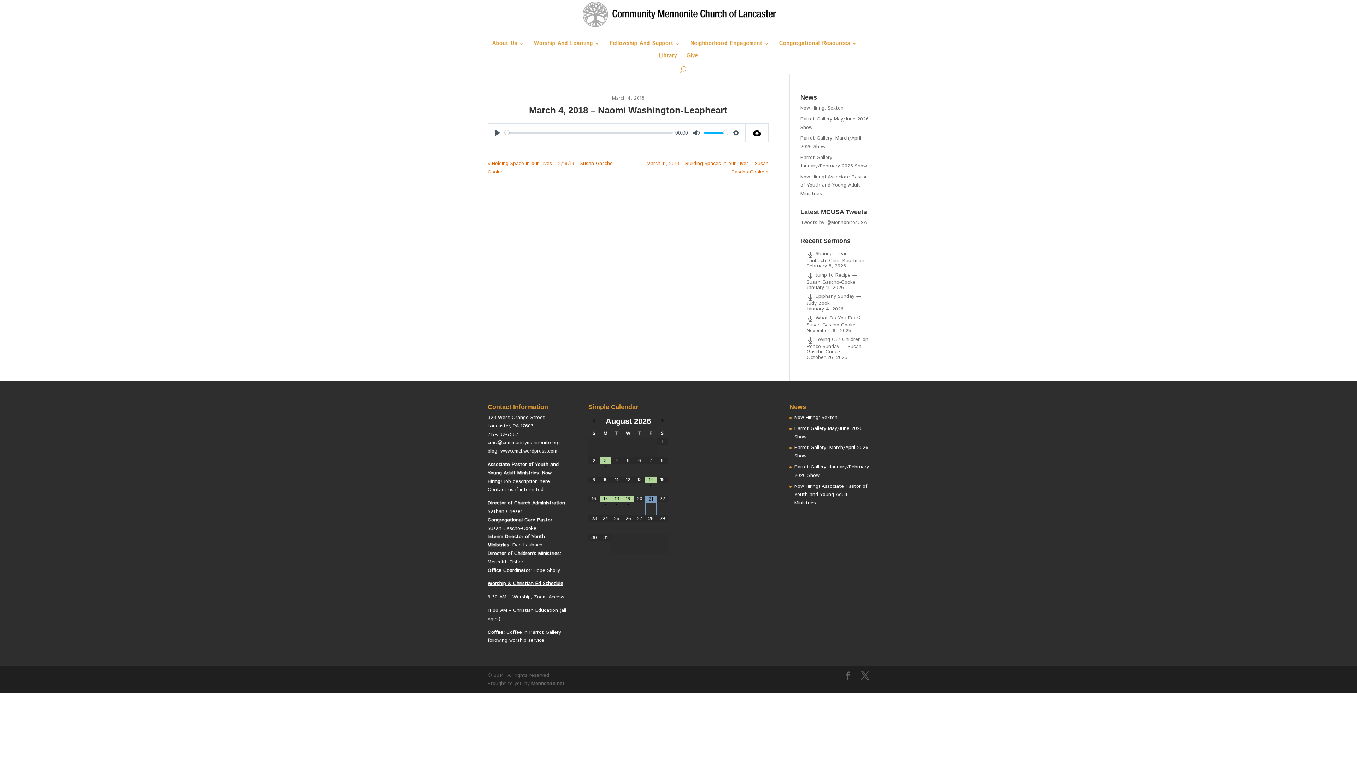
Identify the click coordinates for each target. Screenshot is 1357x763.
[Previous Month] (594, 421)
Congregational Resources (814, 44)
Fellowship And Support (642, 44)
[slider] (589, 132)
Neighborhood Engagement (726, 44)
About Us (504, 44)
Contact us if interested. (516, 489)
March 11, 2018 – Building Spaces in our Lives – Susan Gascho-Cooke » (708, 168)
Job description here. (527, 481)
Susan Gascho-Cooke (512, 528)
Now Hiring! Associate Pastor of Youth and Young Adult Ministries (833, 185)
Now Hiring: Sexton (822, 108)
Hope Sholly (547, 570)
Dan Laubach (527, 545)
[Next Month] (662, 421)
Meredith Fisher (505, 562)
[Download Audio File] (757, 132)
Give (692, 56)
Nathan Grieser (505, 511)
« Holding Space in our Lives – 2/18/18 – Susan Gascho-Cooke (551, 168)
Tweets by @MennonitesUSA (833, 222)
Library (668, 56)
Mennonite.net (548, 683)
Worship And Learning (563, 44)
